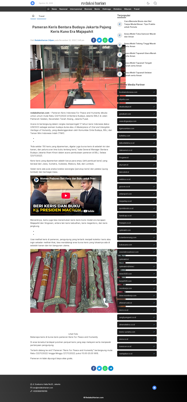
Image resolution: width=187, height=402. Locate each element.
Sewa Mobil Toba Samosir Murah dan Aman (140, 35)
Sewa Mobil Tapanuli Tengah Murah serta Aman (138, 64)
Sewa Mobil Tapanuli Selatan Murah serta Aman (138, 74)
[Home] (48, 9)
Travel (41, 16)
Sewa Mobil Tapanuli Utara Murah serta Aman (140, 54)
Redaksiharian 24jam (44, 40)
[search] (155, 3)
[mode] (148, 3)
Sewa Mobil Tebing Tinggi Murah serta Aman (140, 45)
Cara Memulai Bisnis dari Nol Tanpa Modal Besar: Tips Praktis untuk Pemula (139, 24)
